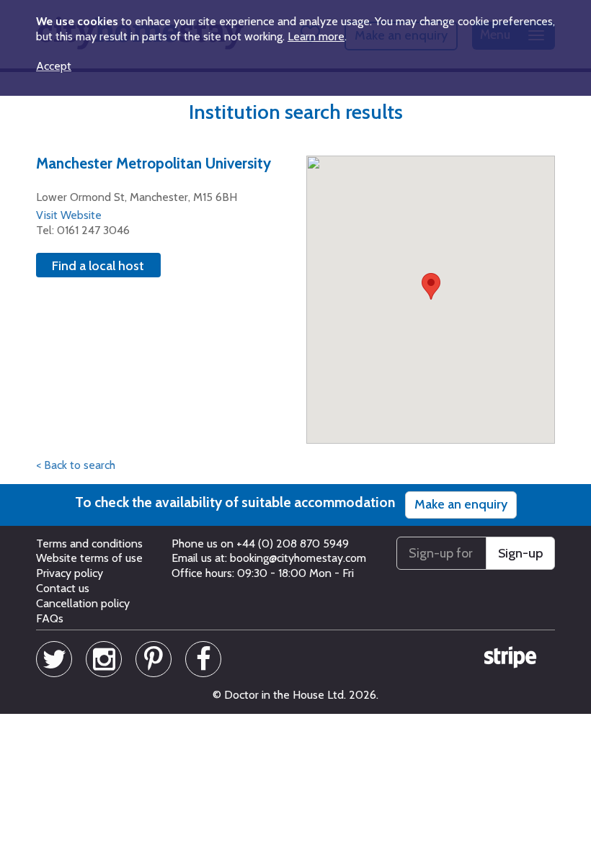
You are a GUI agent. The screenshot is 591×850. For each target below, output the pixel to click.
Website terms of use (89, 558)
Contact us (62, 588)
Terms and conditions (89, 543)
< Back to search (75, 465)
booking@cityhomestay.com (298, 558)
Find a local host (98, 266)
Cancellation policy (83, 603)
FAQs (49, 618)
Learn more (316, 36)
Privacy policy (69, 573)
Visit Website (69, 215)
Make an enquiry (460, 504)
